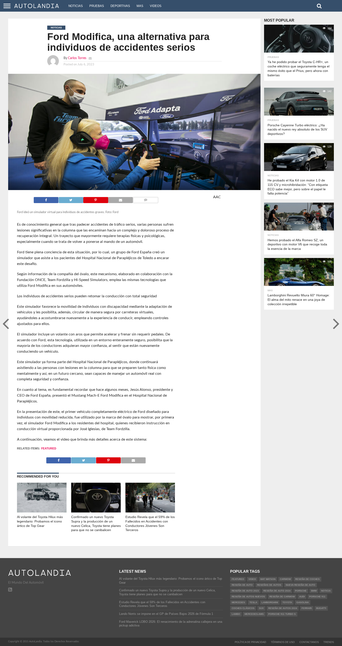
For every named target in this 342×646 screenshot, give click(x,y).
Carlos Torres (77, 58)
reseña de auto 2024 (277, 590)
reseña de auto (242, 585)
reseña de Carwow (282, 596)
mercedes (238, 602)
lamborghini (270, 602)
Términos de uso (283, 642)
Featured (48, 448)
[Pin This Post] (95, 199)
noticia (326, 590)
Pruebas (96, 6)
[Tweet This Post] (70, 199)
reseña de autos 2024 (282, 608)
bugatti (321, 608)
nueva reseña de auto (300, 585)
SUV (261, 608)
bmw (314, 590)
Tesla (253, 602)
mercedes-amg (254, 614)
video (252, 579)
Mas (140, 6)
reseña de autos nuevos (248, 596)
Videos (155, 6)
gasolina (302, 602)
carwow (285, 579)
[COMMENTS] (145, 199)
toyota (287, 602)
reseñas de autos (269, 585)
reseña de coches (307, 579)
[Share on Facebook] (46, 199)
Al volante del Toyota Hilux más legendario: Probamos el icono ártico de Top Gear (40, 521)
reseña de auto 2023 (245, 590)
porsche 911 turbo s (282, 614)
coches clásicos (243, 608)
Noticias (75, 6)
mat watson (267, 579)
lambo (236, 614)
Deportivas (120, 6)
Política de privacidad (250, 642)
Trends (328, 642)
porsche (301, 590)
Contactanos (309, 642)
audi (302, 596)
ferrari (307, 608)
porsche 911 (317, 596)
